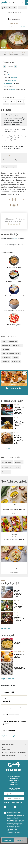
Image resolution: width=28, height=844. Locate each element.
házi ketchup (6, 345)
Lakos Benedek (14, 572)
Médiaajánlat (14, 784)
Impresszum (14, 782)
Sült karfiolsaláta (9, 731)
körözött (18, 13)
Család (16, 418)
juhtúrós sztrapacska (9, 8)
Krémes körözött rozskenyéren (14, 539)
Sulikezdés (17, 404)
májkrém (17, 467)
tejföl (8, 75)
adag (11, 66)
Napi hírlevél (10, 807)
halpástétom (5, 472)
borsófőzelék (16, 361)
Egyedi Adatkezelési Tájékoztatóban (12, 830)
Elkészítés (20, 840)
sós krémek (10, 13)
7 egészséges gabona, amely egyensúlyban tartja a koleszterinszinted (19, 424)
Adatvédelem (14, 778)
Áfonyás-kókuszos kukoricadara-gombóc (14, 723)
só (5, 86)
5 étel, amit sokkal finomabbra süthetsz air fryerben (18, 593)
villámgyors (5, 167)
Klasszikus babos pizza (11, 715)
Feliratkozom (18, 798)
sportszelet (22, 8)
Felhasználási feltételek (14, 776)
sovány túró (12, 72)
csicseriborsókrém (7, 462)
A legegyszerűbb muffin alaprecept (19, 656)
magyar (13, 167)
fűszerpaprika (11, 80)
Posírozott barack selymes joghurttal (12, 700)
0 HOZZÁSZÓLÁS (21, 27)
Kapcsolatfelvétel (14, 780)
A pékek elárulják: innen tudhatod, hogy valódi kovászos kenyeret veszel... (19, 439)
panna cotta (17, 345)
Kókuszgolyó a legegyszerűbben (19, 667)
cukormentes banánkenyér (10, 353)
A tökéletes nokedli (17, 642)
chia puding (6, 357)
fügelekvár (5, 349)
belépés (15, 238)
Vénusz (14, 543)
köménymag (8, 83)
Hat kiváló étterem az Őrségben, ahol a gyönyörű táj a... (19, 619)
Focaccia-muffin (8, 692)
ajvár (4, 341)
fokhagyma (13, 78)
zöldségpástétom (7, 467)
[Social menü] (14, 2)
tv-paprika (11, 89)
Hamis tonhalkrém (14, 569)
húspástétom (18, 462)
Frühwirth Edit (14, 23)
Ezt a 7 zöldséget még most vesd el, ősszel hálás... (18, 606)
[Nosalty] (4, 2)
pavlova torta (12, 341)
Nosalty (14, 513)
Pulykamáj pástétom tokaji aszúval (14, 510)
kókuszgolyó (17, 664)
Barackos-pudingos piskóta (12, 708)
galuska (16, 639)
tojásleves (5, 361)
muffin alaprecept (19, 651)
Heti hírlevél (19, 807)
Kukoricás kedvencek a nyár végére (13, 752)
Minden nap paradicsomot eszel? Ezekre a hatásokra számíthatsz (19, 410)
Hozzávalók (8, 840)
